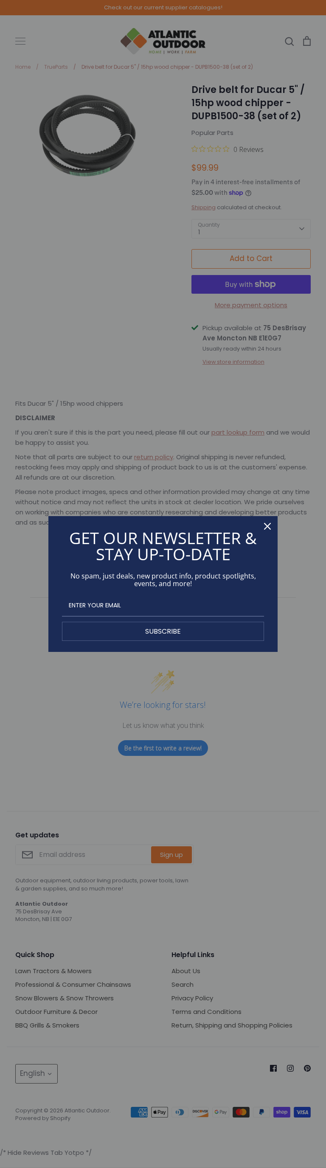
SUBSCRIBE (163, 631)
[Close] (267, 526)
